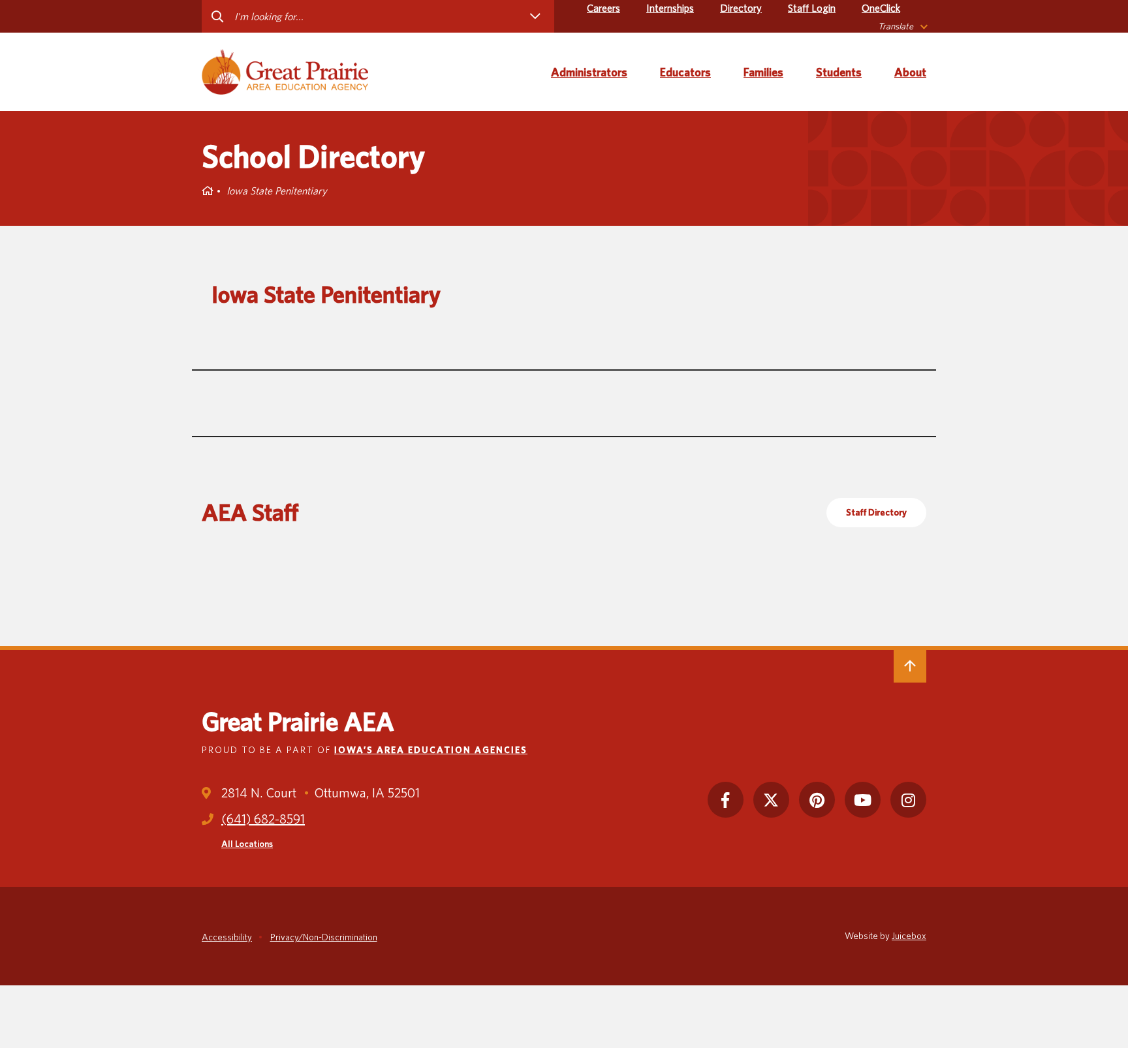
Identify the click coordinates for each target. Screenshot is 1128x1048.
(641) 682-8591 (263, 819)
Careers (603, 8)
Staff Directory (876, 512)
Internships (670, 8)
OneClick (881, 8)
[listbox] (902, 26)
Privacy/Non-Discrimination (323, 937)
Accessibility (227, 937)
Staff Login (812, 8)
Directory (741, 8)
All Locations (247, 844)
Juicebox (909, 936)
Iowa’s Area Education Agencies (430, 750)
